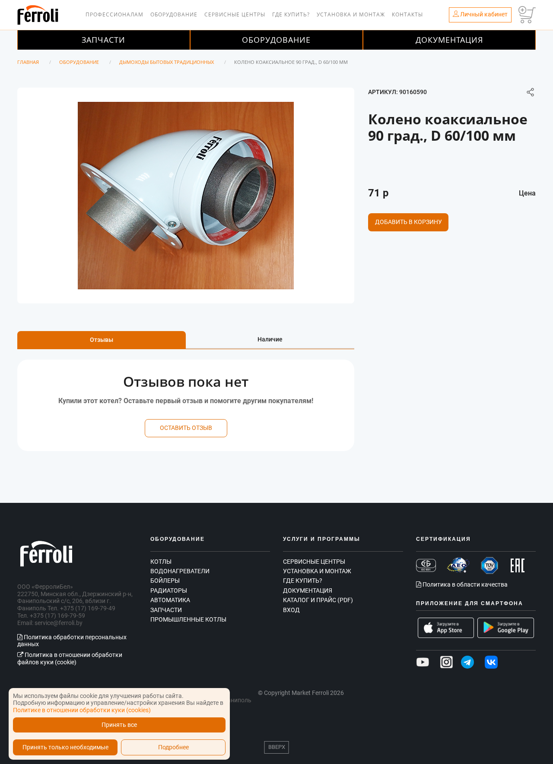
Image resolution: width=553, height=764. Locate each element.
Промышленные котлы (188, 619)
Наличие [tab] (270, 339)
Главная (28, 62)
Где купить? (291, 14)
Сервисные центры (234, 14)
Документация (449, 40)
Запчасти (103, 40)
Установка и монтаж (351, 14)
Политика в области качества (464, 584)
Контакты (407, 14)
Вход (291, 609)
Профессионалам (114, 14)
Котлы (161, 561)
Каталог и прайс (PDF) (318, 600)
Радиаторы (168, 590)
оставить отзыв (186, 427)
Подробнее (173, 747)
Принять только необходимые (65, 747)
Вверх (276, 747)
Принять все (119, 725)
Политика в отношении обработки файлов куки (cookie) (69, 658)
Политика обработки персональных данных (72, 641)
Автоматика (170, 600)
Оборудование (173, 14)
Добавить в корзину (408, 221)
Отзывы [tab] (101, 339)
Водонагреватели (180, 571)
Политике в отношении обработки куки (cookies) (82, 710)
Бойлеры (165, 580)
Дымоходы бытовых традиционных (166, 62)
